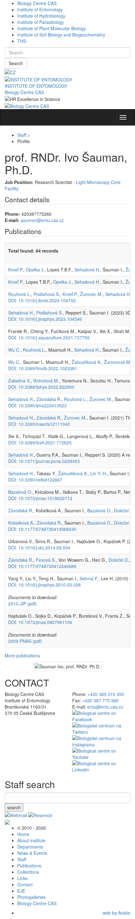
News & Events (32, 853)
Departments (30, 847)
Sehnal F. (89, 578)
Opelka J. (35, 269)
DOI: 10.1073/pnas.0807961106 (40, 622)
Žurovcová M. (117, 362)
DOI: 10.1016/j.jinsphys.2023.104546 (45, 319)
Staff (21, 135)
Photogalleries (31, 897)
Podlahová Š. (47, 294)
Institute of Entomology (40, 9)
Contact (25, 884)
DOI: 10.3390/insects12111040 (39, 424)
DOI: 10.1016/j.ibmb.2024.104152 (42, 300)
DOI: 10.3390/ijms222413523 (37, 405)
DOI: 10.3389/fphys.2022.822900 (41, 387)
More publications (22, 655)
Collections (28, 872)
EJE (21, 891)
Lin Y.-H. (98, 473)
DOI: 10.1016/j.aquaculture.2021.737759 (48, 337)
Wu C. (14, 350)
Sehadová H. (87, 269)
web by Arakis (116, 913)
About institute (31, 840)
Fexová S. (46, 560)
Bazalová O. (20, 492)
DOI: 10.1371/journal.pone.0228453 (44, 461)
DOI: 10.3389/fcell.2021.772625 (40, 442)
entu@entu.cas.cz (105, 707)
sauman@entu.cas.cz (42, 220)
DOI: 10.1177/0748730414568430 (42, 529)
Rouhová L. (19, 294)
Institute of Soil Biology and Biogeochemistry (61, 34)
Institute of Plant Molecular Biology (51, 28)
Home (23, 834)
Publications (29, 865)
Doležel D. (124, 510)
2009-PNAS (25, 641)
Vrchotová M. (46, 380)
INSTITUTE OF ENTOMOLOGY (36, 86)
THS (21, 41)
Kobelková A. (21, 523)
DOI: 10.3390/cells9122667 (35, 479)
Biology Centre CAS (37, 3)
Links (22, 878)
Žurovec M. (91, 294)
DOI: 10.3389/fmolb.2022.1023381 (42, 368)
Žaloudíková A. (86, 362)
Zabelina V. (19, 380)
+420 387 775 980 (100, 700)
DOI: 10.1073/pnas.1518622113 (40, 498)
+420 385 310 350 (106, 694)
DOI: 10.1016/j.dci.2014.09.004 (39, 547)
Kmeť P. (15, 269)
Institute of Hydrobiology (41, 16)
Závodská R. (49, 399)
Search (16, 63)
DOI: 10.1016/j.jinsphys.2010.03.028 (44, 585)
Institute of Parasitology (40, 22)
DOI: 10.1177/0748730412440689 (42, 566)
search (14, 807)
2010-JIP (22, 603)
